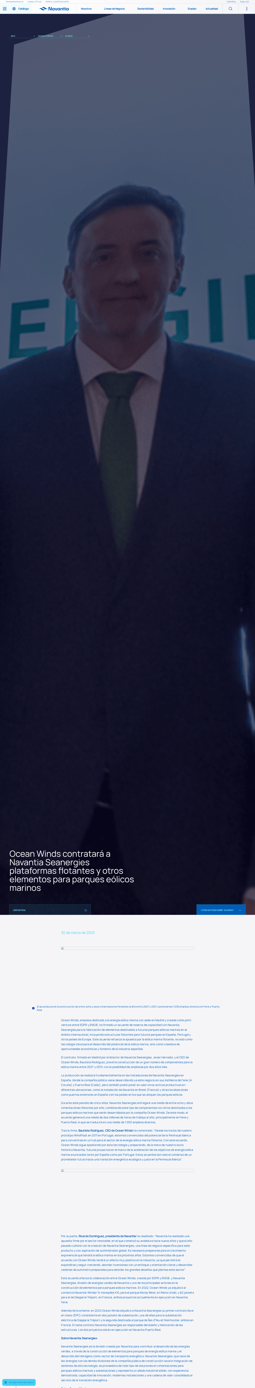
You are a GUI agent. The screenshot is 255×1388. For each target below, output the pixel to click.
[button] (88, 9)
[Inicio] (54, 9)
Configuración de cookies (21, 1382)
